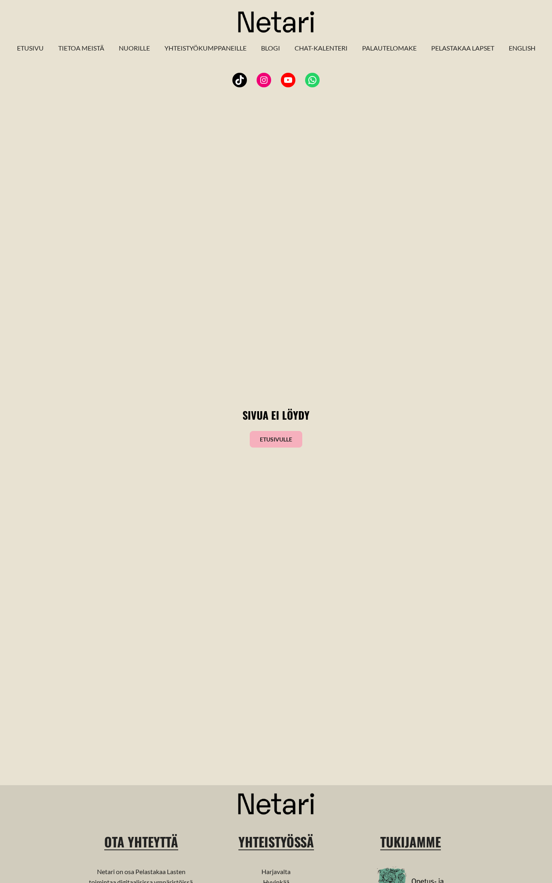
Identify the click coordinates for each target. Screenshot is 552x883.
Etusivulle (276, 439)
